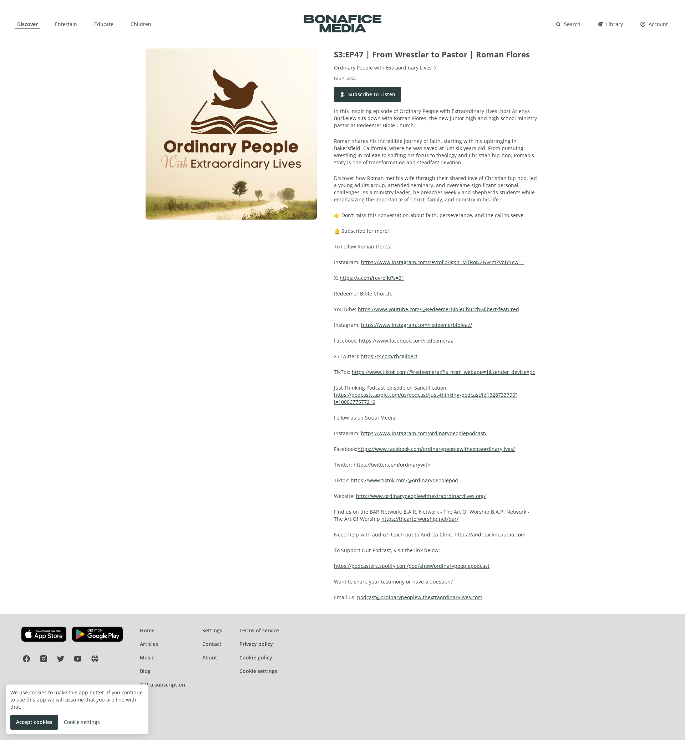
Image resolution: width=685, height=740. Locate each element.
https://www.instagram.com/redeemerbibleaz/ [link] (416, 325)
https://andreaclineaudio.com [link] (490, 534)
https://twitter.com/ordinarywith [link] (392, 464)
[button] (367, 94)
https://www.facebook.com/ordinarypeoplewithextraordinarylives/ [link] (436, 449)
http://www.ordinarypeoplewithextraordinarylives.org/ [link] (421, 496)
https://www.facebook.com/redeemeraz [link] (406, 340)
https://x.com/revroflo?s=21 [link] (372, 277)
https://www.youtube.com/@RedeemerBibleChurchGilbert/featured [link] (438, 309)
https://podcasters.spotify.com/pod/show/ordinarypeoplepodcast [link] (411, 565)
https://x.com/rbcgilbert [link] (389, 356)
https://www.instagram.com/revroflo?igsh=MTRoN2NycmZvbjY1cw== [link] (442, 262)
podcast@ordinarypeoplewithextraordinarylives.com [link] (419, 597)
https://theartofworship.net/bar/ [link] (419, 518)
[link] (27, 24)
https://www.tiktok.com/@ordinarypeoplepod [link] (404, 480)
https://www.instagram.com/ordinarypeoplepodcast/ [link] (424, 433)
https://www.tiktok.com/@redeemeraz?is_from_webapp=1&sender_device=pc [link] (443, 372)
